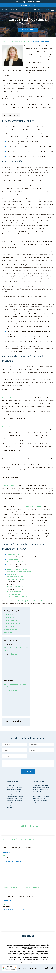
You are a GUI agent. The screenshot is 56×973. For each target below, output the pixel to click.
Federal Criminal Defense (12, 620)
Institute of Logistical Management (17, 569)
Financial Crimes (9, 626)
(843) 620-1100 (28, 5)
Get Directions (8, 852)
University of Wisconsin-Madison (16, 596)
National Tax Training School (15, 579)
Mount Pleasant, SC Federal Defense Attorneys (21, 887)
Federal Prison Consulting (12, 623)
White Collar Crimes (10, 629)
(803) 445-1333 (13, 690)
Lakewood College (8, 485)
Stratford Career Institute (14, 586)
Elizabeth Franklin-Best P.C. (15, 601)
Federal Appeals (9, 614)
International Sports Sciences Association (19, 572)
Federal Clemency (9, 617)
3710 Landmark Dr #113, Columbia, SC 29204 (17, 848)
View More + (8, 632)
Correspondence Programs (18, 41)
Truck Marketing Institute (14, 591)
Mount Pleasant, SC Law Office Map (14, 909)
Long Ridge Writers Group (33, 506)
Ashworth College (12, 559)
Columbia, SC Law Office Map (12, 861)
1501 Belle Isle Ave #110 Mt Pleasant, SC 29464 (18, 896)
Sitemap (31, 968)
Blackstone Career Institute (10, 427)
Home (4, 41)
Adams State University (9, 398)
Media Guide (24, 968)
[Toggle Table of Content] (16, 115)
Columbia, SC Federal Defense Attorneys (19, 839)
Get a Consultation (28, 30)
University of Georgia (13, 594)
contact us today (42, 601)
